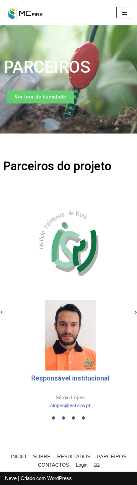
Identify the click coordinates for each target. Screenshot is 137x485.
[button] (40, 96)
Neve (11, 478)
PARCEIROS (111, 456)
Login (81, 465)
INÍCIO (18, 456)
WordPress (59, 478)
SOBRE (42, 456)
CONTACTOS (53, 465)
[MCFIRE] (25, 13)
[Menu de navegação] (124, 12)
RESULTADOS (73, 456)
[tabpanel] (68, 307)
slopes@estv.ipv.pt (70, 406)
